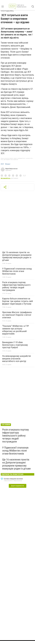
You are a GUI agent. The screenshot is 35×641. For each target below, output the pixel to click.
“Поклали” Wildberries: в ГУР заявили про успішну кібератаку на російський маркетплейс (15, 330)
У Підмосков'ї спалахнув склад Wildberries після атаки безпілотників (17, 271)
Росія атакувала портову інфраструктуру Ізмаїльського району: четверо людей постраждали (16, 286)
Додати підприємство (17, 486)
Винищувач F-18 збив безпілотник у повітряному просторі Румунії (15, 345)
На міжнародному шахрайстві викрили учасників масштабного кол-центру (16, 358)
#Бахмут (7, 164)
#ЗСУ (2, 164)
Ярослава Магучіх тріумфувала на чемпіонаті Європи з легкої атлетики (17, 315)
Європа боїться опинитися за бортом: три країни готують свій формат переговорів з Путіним (17, 301)
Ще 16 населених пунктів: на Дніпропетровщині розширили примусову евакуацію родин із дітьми (16, 256)
